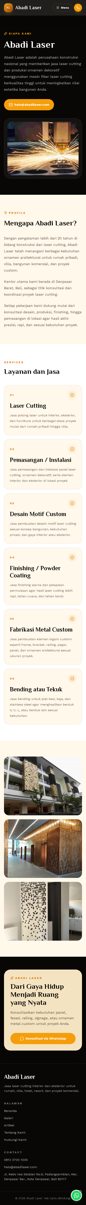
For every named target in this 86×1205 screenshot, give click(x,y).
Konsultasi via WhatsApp (46, 1038)
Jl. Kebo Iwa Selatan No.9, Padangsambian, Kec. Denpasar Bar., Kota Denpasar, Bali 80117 (41, 1176)
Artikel (9, 1125)
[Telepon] (78, 8)
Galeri (8, 1118)
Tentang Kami (14, 1132)
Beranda (10, 1111)
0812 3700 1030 (16, 1160)
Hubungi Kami (15, 1140)
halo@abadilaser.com (31, 105)
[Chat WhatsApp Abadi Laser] (76, 1195)
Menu (65, 7)
